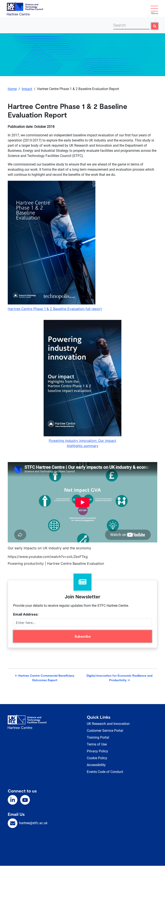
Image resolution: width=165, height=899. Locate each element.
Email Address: (25, 614)
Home (12, 89)
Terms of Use (97, 744)
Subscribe (83, 636)
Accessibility (96, 765)
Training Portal (98, 737)
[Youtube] (25, 800)
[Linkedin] (12, 800)
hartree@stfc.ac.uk (33, 823)
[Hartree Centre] (25, 8)
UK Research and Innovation (108, 724)
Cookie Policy (97, 758)
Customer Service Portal (105, 731)
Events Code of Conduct (105, 772)
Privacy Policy (97, 751)
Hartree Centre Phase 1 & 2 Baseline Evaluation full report (55, 309)
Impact (27, 89)
